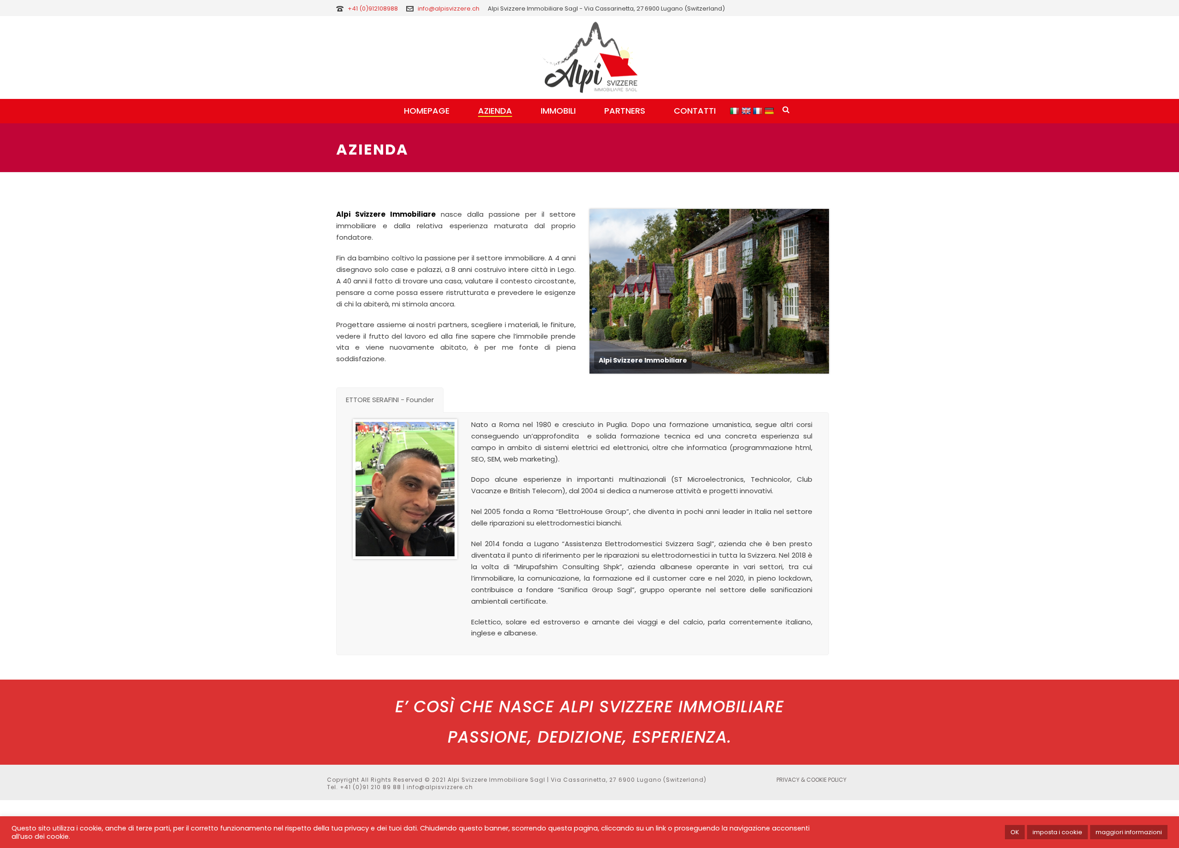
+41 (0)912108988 (373, 8)
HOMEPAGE (426, 110)
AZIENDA (495, 110)
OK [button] (1014, 832)
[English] (747, 110)
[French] (759, 110)
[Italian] (735, 110)
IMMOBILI (558, 110)
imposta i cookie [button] (1057, 832)
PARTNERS (624, 110)
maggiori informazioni (1129, 832)
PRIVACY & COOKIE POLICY (811, 780)
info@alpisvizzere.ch (448, 8)
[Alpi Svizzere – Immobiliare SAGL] (589, 57)
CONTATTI (695, 110)
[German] (770, 110)
